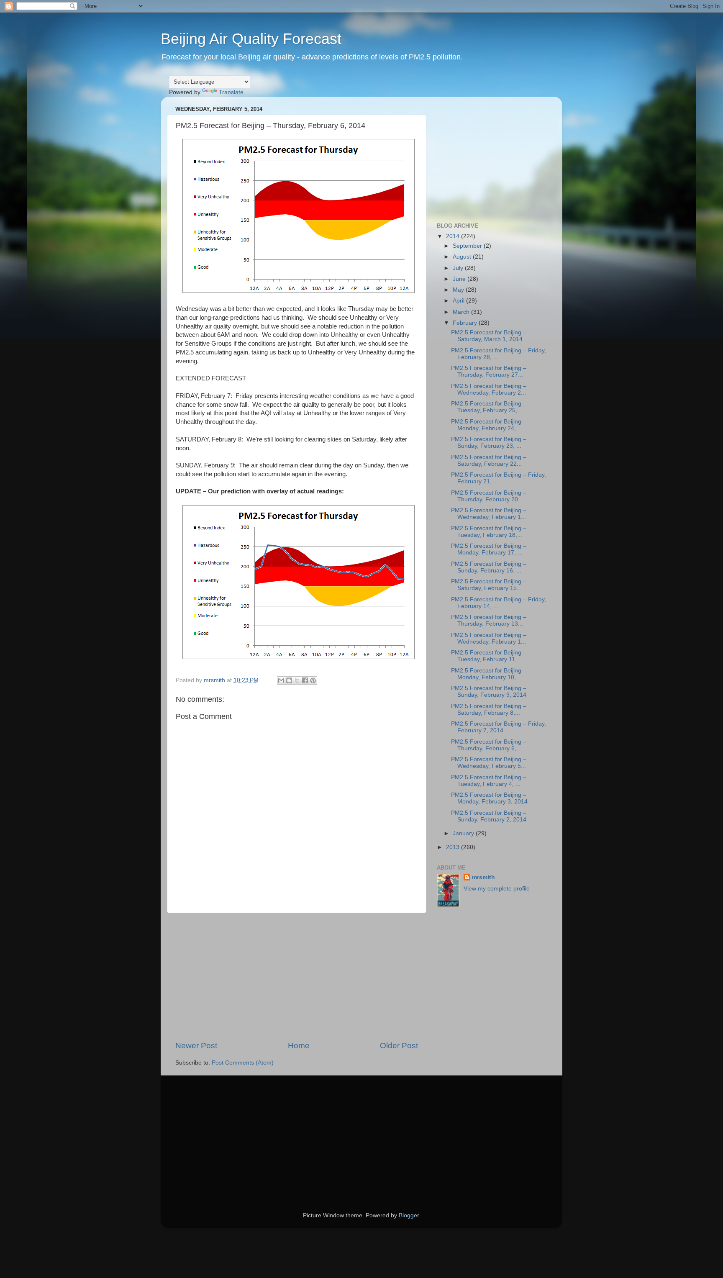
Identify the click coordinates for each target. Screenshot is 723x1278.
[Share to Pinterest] (313, 680)
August (463, 257)
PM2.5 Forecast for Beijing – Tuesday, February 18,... (488, 531)
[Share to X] (297, 680)
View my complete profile (497, 888)
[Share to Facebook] (305, 680)
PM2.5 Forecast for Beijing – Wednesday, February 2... (488, 389)
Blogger (409, 1215)
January (464, 833)
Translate (231, 92)
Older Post (399, 1045)
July (459, 268)
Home (299, 1045)
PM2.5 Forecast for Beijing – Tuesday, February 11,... (488, 655)
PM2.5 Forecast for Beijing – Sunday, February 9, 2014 (488, 691)
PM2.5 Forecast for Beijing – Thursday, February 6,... (488, 745)
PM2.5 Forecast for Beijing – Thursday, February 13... (488, 620)
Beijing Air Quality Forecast (251, 38)
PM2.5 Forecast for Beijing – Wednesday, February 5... (488, 762)
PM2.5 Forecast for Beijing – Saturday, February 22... (488, 460)
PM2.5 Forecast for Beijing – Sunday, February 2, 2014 (488, 816)
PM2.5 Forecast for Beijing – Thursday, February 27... (488, 371)
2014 (453, 236)
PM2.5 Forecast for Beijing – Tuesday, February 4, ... (488, 780)
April (459, 301)
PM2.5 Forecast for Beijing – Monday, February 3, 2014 (489, 798)
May (459, 290)
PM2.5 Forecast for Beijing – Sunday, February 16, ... (488, 567)
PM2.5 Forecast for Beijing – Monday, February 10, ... (488, 673)
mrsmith (483, 877)
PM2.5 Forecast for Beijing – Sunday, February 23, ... (488, 442)
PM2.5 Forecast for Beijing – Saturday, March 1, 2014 (488, 335)
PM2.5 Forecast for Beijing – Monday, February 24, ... (488, 424)
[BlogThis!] (289, 680)
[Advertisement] (296, 976)
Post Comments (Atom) (243, 1063)
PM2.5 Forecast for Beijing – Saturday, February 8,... (488, 709)
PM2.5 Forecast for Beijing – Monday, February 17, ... (488, 549)
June (460, 279)
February (466, 323)
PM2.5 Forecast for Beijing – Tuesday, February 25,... (488, 406)
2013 (453, 847)
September (468, 246)
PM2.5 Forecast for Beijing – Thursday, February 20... (488, 496)
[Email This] (281, 680)
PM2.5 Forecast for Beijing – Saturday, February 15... (488, 584)
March (462, 312)
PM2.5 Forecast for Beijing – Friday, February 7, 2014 (498, 727)
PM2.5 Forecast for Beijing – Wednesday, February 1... (488, 513)
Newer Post (196, 1045)
